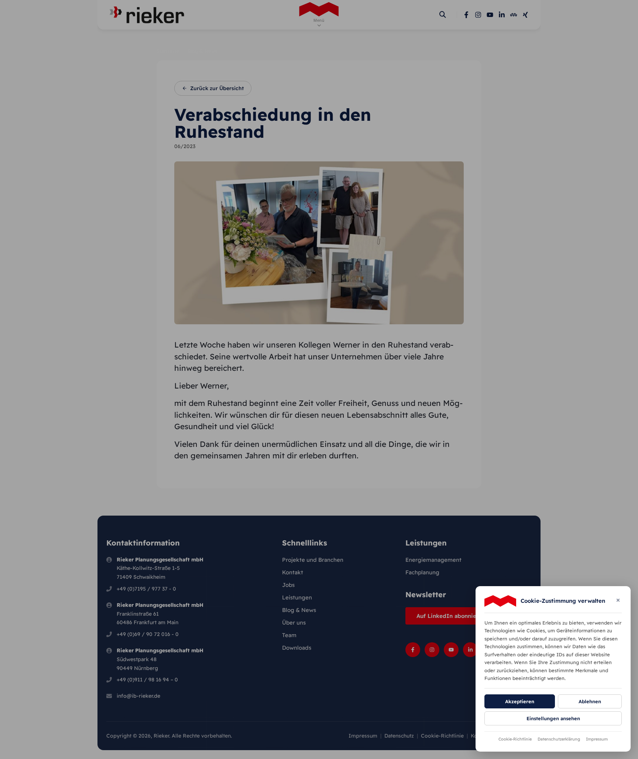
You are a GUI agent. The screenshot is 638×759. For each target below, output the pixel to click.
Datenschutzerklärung (559, 739)
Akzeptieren (519, 701)
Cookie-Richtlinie (515, 739)
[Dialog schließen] (618, 600)
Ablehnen (590, 701)
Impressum (597, 739)
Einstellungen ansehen (553, 718)
